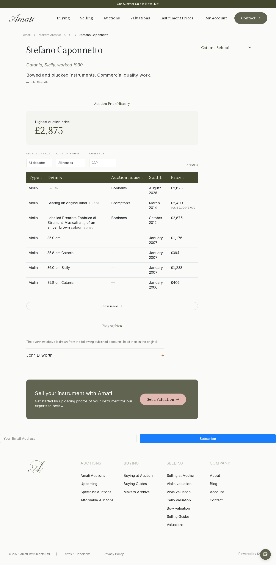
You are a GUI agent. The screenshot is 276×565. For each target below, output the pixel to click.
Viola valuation (179, 492)
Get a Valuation (160, 399)
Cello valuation (179, 500)
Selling (86, 18)
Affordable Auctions (96, 500)
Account (217, 492)
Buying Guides (135, 484)
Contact (248, 18)
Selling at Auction (181, 475)
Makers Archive (50, 35)
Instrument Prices (176, 18)
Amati (27, 35)
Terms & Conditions (77, 554)
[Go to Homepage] (27, 18)
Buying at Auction (138, 475)
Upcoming (88, 484)
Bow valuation (178, 508)
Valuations (140, 18)
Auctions (112, 18)
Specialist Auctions (95, 492)
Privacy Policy (114, 554)
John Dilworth (95, 355)
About (215, 475)
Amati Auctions (92, 475)
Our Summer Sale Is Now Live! (138, 4)
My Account (216, 18)
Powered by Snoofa (252, 554)
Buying (63, 18)
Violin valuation (179, 484)
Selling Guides (178, 516)
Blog (213, 484)
